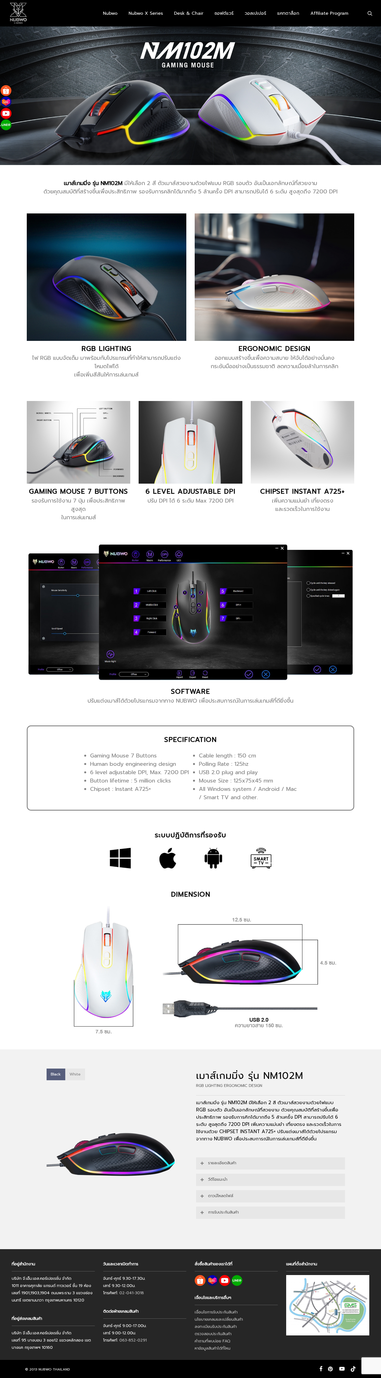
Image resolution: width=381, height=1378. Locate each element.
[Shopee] (6, 90)
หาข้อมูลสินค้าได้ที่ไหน (212, 1348)
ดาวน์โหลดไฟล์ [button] (220, 1196)
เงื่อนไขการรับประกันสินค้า (216, 1312)
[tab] (56, 1074)
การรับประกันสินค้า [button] (223, 1212)
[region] (111, 1154)
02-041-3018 (131, 1293)
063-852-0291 (133, 1340)
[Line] (6, 124)
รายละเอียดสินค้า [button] (222, 1163)
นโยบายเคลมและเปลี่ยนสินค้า (219, 1319)
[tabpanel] (111, 1154)
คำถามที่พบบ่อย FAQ (212, 1341)
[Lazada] (6, 102)
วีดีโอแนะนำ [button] (217, 1179)
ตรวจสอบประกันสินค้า (213, 1334)
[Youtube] (6, 113)
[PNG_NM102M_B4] (149, 1154)
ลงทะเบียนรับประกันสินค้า (216, 1327)
